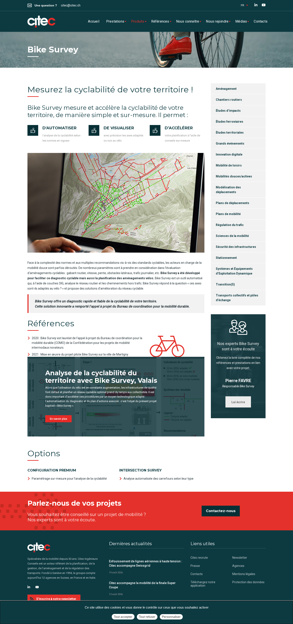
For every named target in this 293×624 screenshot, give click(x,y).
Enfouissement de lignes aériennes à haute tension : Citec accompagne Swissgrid (145, 563)
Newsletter (239, 557)
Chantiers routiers (229, 99)
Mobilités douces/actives (234, 176)
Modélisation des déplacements (228, 190)
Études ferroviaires (229, 121)
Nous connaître (187, 21)
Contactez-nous (221, 511)
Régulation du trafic (230, 225)
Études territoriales (230, 132)
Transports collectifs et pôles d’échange (237, 298)
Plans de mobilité (228, 214)
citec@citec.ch (70, 5)
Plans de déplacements (232, 203)
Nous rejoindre (217, 21)
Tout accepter (123, 616)
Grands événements (230, 143)
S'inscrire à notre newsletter (56, 599)
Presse (195, 566)
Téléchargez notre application (202, 583)
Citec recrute (199, 557)
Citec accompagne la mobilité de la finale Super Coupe (142, 585)
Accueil (93, 21)
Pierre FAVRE (238, 380)
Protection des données (248, 582)
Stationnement (226, 257)
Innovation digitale (229, 154)
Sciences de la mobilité (232, 236)
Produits (137, 21)
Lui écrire (238, 402)
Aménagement (226, 88)
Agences (238, 566)
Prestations (115, 21)
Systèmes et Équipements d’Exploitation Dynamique (234, 271)
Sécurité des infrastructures (236, 247)
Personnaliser (171, 616)
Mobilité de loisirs (229, 165)
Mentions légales (243, 574)
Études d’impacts (228, 110)
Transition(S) (225, 284)
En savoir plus (58, 418)
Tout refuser (147, 616)
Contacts (260, 21)
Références (160, 21)
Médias (241, 21)
